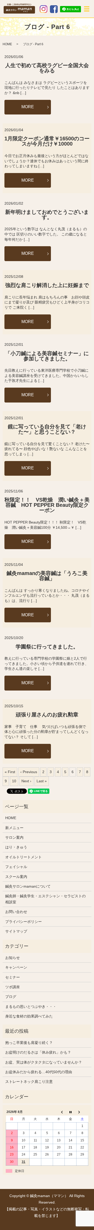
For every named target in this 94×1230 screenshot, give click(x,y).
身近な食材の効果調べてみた (29, 1016)
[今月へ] (71, 1112)
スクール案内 (16, 877)
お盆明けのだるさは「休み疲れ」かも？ (38, 1052)
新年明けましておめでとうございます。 (47, 214)
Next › (26, 781)
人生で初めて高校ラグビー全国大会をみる (47, 67)
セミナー (12, 977)
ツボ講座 (12, 987)
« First (10, 772)
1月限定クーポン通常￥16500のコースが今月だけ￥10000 (47, 141)
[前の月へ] (59, 1112)
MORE (27, 107)
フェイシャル (16, 867)
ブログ (10, 997)
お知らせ (12, 958)
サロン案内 (14, 837)
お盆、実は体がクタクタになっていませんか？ (43, 1062)
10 (14, 781)
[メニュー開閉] (86, 9)
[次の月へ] (82, 1112)
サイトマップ (16, 931)
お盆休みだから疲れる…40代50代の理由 (38, 1072)
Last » (42, 781)
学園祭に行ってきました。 (47, 647)
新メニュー (14, 828)
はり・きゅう (16, 847)
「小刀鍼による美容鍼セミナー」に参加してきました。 (47, 355)
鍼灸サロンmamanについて (28, 886)
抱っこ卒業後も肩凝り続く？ (29, 1043)
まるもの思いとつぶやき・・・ (30, 1006)
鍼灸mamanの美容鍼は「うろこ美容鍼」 (47, 575)
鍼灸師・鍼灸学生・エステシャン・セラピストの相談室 (45, 899)
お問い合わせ (16, 912)
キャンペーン (16, 967)
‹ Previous (28, 772)
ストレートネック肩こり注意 (29, 1081)
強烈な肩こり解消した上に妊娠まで (47, 285)
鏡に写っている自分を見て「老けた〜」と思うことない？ (47, 429)
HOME (7, 44)
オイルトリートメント (23, 857)
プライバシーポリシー (23, 921)
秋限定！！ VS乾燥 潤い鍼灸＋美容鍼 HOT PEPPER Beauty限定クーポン (47, 505)
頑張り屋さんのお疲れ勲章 (47, 714)
